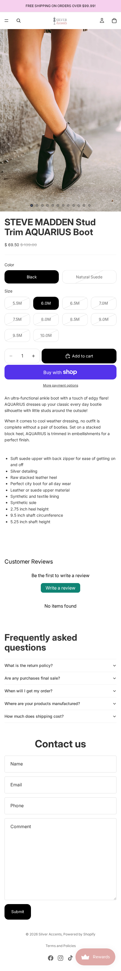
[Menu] (6, 20)
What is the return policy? (29, 665)
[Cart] (114, 20)
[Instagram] (60, 958)
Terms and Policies (61, 946)
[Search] (18, 20)
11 (84, 205)
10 (78, 205)
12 (89, 205)
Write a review (60, 588)
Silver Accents (50, 934)
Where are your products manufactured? (42, 703)
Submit (17, 911)
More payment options (60, 385)
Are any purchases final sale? (32, 678)
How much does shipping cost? (34, 716)
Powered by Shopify (79, 934)
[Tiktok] (70, 958)
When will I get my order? (28, 690)
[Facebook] (50, 958)
